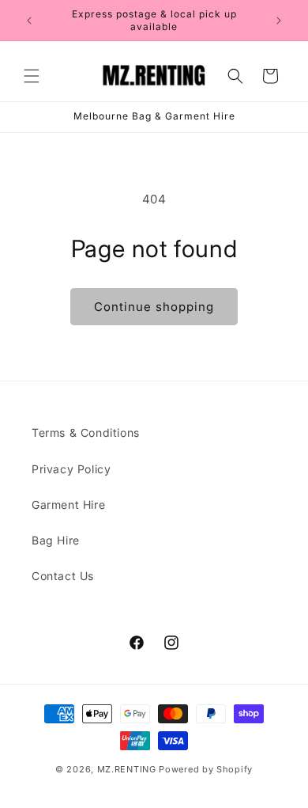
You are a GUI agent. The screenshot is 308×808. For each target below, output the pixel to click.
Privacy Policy (71, 469)
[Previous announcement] (29, 20)
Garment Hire (68, 504)
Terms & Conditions (86, 432)
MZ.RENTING (126, 769)
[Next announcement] (278, 20)
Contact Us (63, 575)
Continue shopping (154, 306)
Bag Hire (56, 540)
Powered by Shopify (206, 769)
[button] (31, 76)
